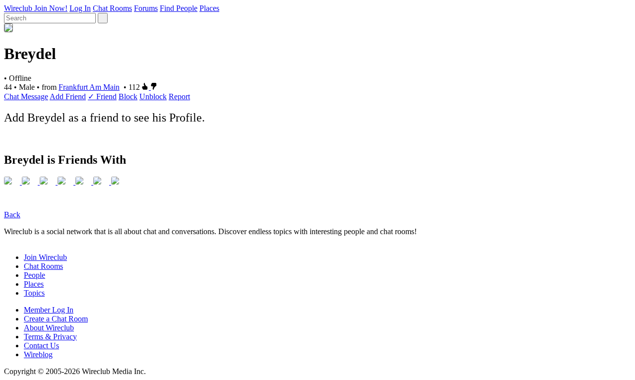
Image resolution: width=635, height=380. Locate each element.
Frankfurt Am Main (89, 87)
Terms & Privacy (50, 336)
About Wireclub (49, 327)
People (34, 275)
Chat (12, 96)
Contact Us (41, 345)
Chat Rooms (112, 8)
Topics (34, 293)
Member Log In (48, 310)
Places (209, 8)
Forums (146, 8)
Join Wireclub (45, 257)
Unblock (153, 96)
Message (34, 96)
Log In (80, 8)
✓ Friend (102, 96)
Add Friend (68, 96)
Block (128, 96)
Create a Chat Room (56, 319)
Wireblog (38, 354)
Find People (178, 8)
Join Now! (50, 8)
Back (12, 214)
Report (179, 96)
